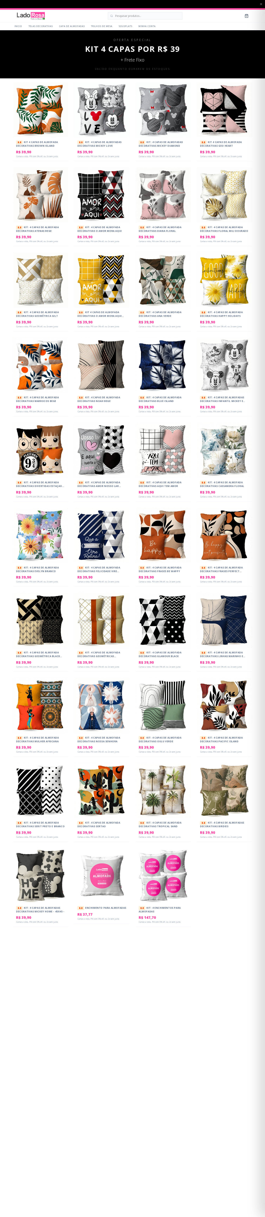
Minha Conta (147, 26)
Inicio (18, 26)
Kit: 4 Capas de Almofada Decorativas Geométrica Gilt (37, 314)
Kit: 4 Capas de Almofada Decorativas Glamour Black (160, 654)
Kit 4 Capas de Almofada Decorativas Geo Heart (221, 143)
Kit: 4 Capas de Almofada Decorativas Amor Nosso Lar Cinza (98, 486)
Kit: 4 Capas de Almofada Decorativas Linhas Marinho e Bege (221, 656)
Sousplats (125, 26)
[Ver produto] (63, 97)
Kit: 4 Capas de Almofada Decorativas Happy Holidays (221, 314)
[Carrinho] (246, 16)
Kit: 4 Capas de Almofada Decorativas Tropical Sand (160, 824)
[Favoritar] (63, 89)
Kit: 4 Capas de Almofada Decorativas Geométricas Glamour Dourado (98, 656)
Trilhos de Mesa (102, 26)
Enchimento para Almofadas (102, 908)
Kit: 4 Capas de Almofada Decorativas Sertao (98, 824)
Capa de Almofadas (72, 26)
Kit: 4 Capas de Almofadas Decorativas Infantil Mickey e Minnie (222, 401)
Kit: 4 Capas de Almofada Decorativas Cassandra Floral (222, 484)
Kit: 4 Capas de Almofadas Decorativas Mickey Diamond (161, 143)
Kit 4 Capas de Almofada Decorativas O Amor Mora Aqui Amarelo (99, 316)
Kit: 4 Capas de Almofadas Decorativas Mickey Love (99, 143)
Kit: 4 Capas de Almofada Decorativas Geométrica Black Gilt (38, 656)
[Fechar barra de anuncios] (261, 4)
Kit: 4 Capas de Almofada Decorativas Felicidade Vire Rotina (98, 571)
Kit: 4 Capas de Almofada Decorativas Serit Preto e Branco (40, 824)
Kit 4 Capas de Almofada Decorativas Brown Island (37, 143)
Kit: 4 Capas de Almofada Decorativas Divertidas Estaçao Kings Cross (39, 486)
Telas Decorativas (41, 26)
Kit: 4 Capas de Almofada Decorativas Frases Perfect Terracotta (221, 571)
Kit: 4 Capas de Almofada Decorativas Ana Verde (160, 314)
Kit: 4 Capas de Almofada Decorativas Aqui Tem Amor (160, 484)
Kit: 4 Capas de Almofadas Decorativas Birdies (222, 824)
